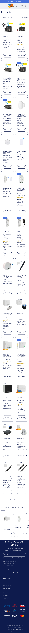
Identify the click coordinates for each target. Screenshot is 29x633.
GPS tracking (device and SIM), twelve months (7, 115)
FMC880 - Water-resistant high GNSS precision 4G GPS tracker (21, 38)
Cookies (5, 582)
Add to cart (7, 55)
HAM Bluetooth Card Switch (7, 189)
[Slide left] (11, 536)
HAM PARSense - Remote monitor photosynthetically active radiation (21, 440)
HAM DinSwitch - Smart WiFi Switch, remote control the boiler (7, 233)
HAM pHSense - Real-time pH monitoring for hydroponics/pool (7, 478)
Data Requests (6, 588)
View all (3, 510)
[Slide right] (17, 536)
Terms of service (10, 629)
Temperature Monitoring (7, 527)
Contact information (19, 629)
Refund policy (13, 627)
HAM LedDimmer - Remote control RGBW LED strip (21, 399)
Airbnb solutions (18, 526)
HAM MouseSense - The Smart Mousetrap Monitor (7, 440)
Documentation (7, 585)
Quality (5, 592)
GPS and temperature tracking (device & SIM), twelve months (21, 79)
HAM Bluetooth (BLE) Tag (21, 152)
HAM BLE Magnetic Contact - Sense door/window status (21, 115)
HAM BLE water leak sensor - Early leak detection (7, 152)
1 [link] (10, 500)
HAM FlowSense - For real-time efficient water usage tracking (7, 315)
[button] (3, 5)
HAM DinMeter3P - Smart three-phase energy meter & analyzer (21, 190)
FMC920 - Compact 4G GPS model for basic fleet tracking (7, 78)
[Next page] (18, 500)
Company (5, 598)
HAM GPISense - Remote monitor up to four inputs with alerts (7, 356)
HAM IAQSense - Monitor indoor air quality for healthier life (7, 399)
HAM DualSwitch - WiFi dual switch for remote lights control (7, 276)
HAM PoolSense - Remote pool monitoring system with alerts (21, 478)
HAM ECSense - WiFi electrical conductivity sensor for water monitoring (21, 277)
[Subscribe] (24, 555)
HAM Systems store (13, 625)
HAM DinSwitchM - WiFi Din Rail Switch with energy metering (21, 233)
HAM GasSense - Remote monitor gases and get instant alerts (20, 315)
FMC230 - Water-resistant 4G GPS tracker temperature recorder (7, 38)
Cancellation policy (15, 631)
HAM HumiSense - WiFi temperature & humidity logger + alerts (21, 356)
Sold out (21, 292)
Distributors (6, 595)
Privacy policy (21, 627)
